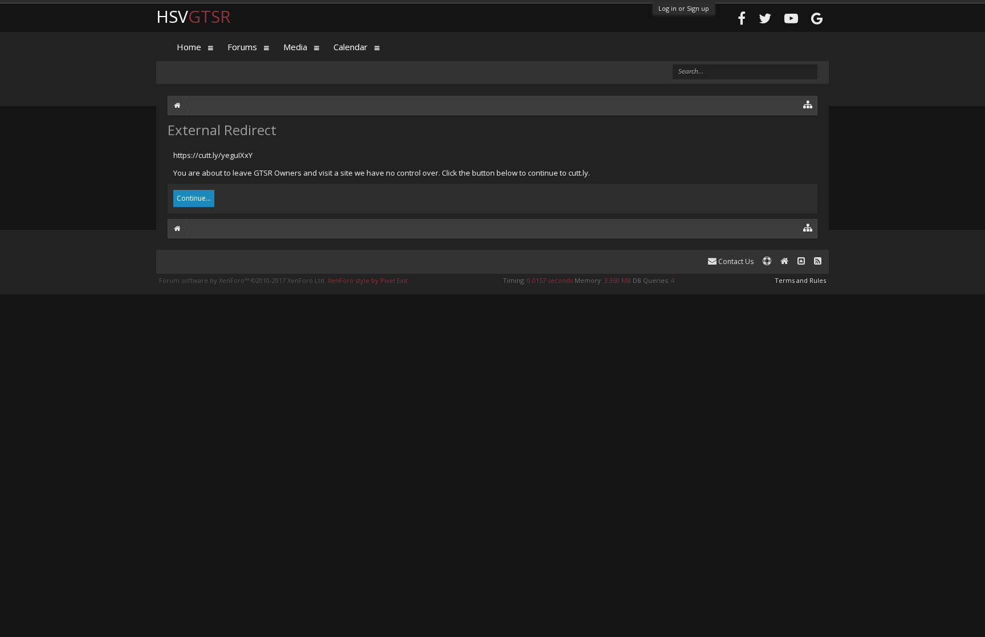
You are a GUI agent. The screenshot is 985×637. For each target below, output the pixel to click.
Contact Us (735, 261)
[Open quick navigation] (808, 104)
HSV (193, 16)
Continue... (194, 198)
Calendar (350, 46)
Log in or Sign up (683, 8)
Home (189, 46)
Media (295, 46)
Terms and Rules (800, 280)
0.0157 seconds (550, 280)
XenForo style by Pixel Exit (368, 280)
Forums (242, 46)
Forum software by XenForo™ (242, 280)
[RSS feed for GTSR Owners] (817, 261)
